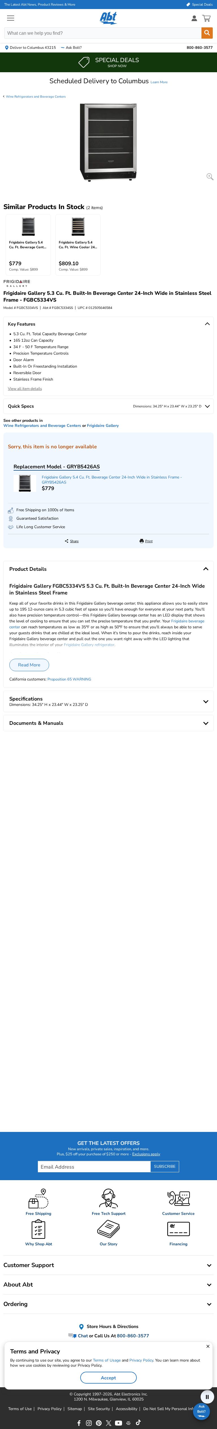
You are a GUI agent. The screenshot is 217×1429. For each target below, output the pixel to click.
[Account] (194, 18)
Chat (82, 1336)
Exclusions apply (146, 1154)
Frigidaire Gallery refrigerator (89, 644)
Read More (29, 665)
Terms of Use (20, 1409)
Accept (108, 1378)
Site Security (99, 1409)
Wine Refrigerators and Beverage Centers (36, 97)
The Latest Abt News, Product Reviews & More (39, 4)
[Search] (207, 33)
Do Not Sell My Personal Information (176, 1409)
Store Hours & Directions (112, 1326)
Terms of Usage (107, 1360)
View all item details (25, 388)
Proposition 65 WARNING (69, 679)
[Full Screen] (210, 176)
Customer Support (28, 1265)
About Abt (18, 1284)
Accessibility (126, 1409)
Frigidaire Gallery (103, 425)
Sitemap (75, 1409)
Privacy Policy (50, 1409)
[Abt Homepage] (108, 18)
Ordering (15, 1304)
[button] (108, 81)
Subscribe (164, 1166)
